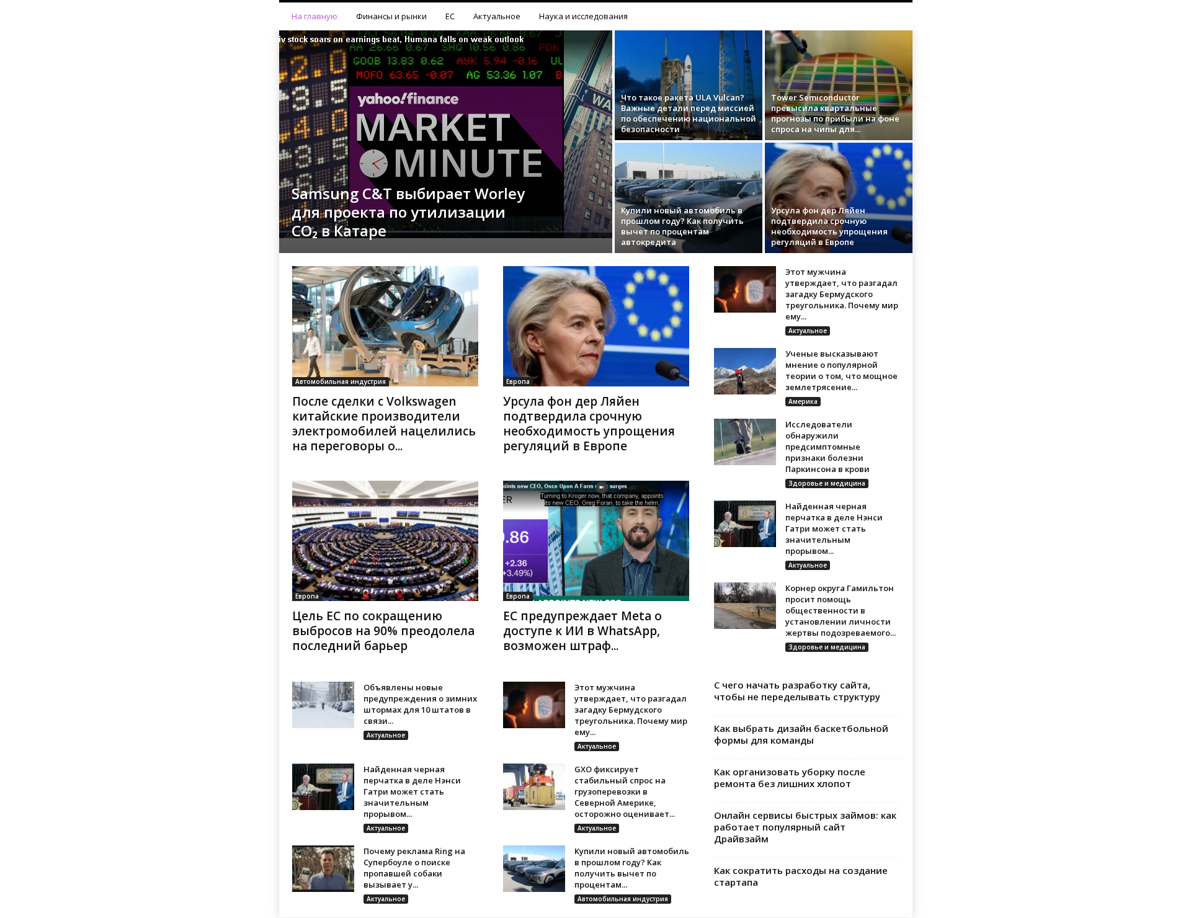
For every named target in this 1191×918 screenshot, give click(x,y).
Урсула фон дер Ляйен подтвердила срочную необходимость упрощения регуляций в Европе (829, 226)
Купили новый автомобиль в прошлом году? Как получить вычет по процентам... (631, 867)
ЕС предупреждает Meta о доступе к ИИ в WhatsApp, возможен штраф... (582, 631)
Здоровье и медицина (826, 483)
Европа (518, 381)
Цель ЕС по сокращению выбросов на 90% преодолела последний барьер (383, 631)
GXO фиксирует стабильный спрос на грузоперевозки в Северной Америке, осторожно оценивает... (624, 791)
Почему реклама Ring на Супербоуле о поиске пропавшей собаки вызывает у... (414, 867)
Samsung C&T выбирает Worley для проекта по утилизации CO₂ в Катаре (408, 212)
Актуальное (496, 16)
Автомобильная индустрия (340, 381)
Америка (803, 401)
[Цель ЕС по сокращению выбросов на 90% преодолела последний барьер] (385, 541)
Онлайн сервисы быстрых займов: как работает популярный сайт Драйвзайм (805, 827)
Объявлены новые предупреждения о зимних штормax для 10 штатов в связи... (420, 704)
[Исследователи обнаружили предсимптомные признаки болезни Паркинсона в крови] (745, 442)
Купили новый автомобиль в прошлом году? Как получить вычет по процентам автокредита (682, 226)
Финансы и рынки (391, 16)
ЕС (450, 16)
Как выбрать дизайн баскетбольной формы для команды (801, 734)
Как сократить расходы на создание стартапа (801, 876)
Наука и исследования (583, 16)
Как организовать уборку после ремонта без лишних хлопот (789, 777)
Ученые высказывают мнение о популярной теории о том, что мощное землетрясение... (841, 370)
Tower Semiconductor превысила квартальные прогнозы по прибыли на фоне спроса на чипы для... (835, 113)
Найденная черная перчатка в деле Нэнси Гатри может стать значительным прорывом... (834, 528)
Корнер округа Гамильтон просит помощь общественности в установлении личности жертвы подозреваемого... (840, 610)
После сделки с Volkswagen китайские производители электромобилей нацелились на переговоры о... (384, 423)
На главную (314, 16)
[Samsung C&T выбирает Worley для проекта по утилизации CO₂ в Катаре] (445, 134)
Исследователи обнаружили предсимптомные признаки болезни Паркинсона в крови (827, 447)
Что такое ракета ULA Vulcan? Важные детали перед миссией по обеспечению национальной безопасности (688, 113)
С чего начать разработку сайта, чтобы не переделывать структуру (797, 691)
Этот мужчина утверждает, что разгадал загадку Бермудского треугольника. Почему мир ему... (841, 294)
